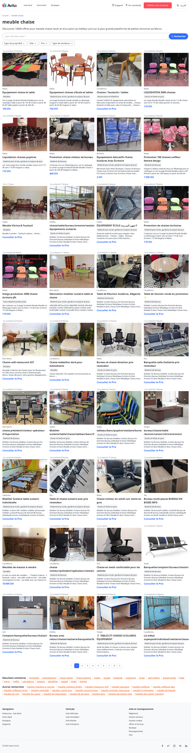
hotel (181, 677)
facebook (118, 677)
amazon (41, 681)
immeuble (34, 677)
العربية (183, 5)
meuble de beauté (166, 690)
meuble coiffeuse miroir (16, 690)
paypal (64, 681)
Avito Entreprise (72, 724)
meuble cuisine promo (86, 690)
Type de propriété (13, 43)
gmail (142, 677)
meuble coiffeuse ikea (164, 686)
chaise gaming (83, 677)
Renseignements (136, 731)
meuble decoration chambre (149, 694)
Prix (43, 43)
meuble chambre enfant (70, 686)
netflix (16, 681)
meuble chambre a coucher (41, 686)
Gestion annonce (136, 717)
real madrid (154, 677)
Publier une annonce (157, 5)
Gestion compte (135, 720)
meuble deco (98, 694)
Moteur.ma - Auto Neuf (11, 713)
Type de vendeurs (61, 43)
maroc (7, 681)
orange (83, 681)
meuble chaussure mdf (96, 686)
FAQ (130, 735)
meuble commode (40, 690)
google (107, 677)
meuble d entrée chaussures (115, 690)
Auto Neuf (28, 5)
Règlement (133, 713)
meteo (97, 677)
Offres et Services (136, 724)
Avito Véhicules (72, 713)
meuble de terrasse (79, 694)
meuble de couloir (31, 694)
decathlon (53, 681)
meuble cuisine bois (62, 690)
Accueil (5, 15)
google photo (169, 677)
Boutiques (55, 5)
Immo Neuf (41, 5)
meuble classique (120, 686)
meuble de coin (11, 694)
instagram (131, 677)
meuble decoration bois (120, 694)
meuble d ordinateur (143, 690)
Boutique (132, 727)
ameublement (49, 677)
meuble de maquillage (55, 694)
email (74, 681)
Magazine (6, 724)
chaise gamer (66, 677)
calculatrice (28, 681)
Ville (31, 43)
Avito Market (71, 720)
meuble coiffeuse (141, 686)
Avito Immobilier (72, 717)
